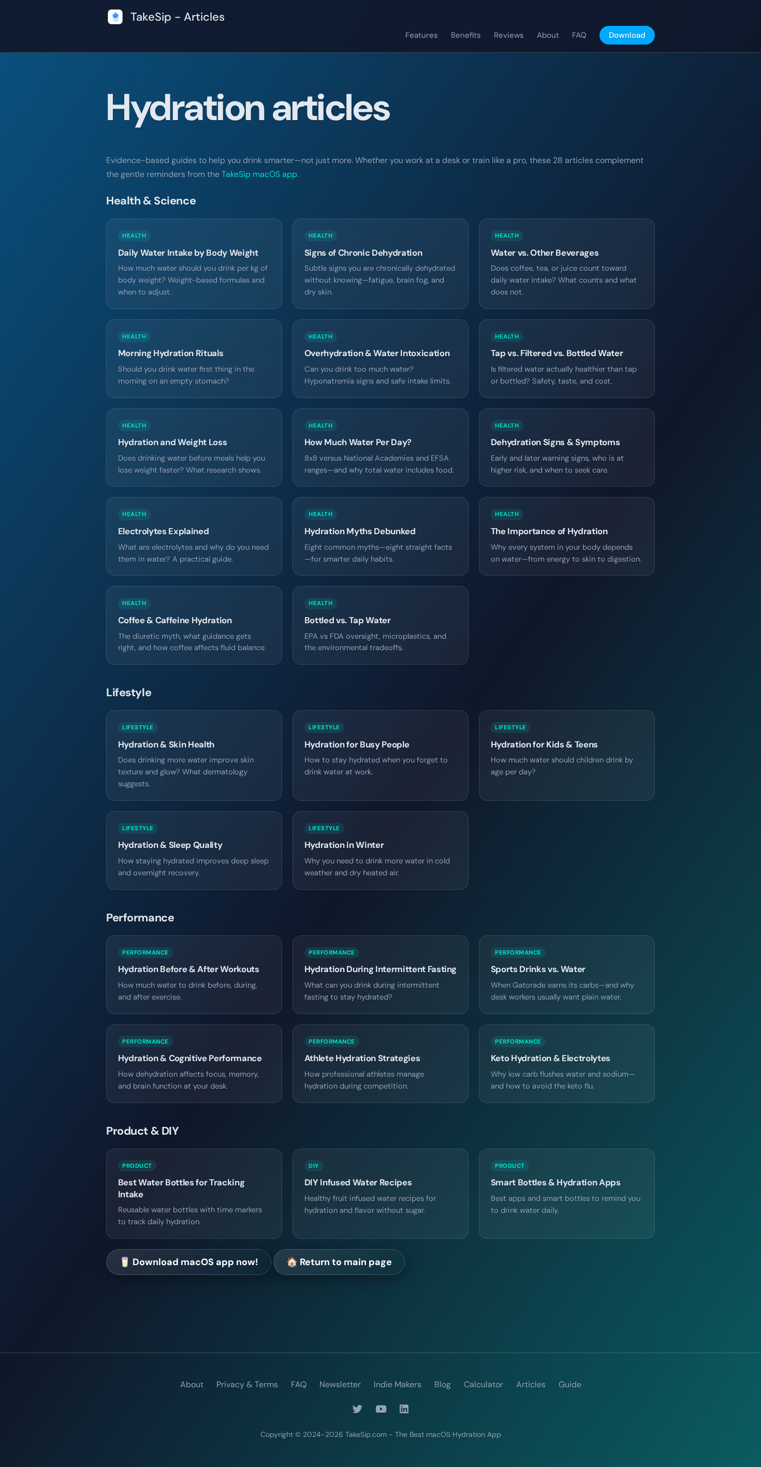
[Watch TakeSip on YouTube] (381, 1409)
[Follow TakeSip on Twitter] (357, 1409)
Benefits (466, 35)
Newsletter (340, 1384)
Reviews (509, 35)
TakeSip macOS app (259, 174)
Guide (570, 1384)
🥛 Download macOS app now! (188, 1262)
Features (421, 35)
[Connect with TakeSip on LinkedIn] (404, 1409)
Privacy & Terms (247, 1384)
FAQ (579, 35)
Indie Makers (397, 1384)
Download (627, 35)
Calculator (483, 1384)
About (548, 35)
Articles (531, 1384)
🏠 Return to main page (339, 1262)
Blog (442, 1384)
